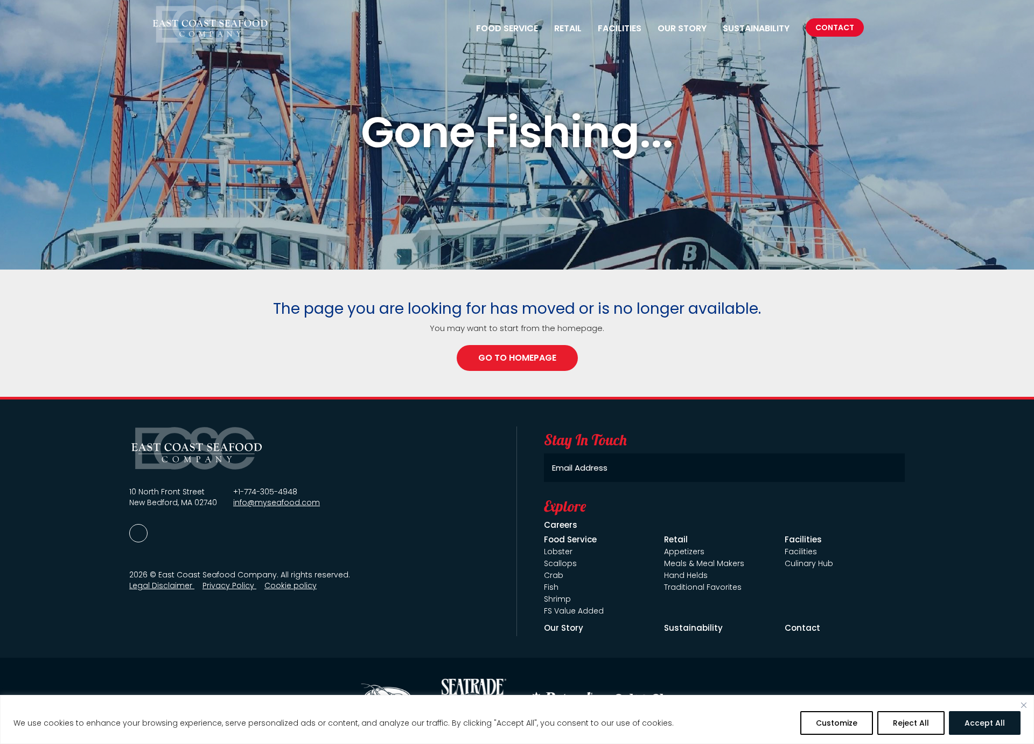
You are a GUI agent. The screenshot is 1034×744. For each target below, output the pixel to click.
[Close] (1023, 705)
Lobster (558, 551)
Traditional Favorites (703, 587)
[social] (138, 533)
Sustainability (756, 29)
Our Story (682, 29)
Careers (560, 525)
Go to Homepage (517, 358)
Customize (836, 723)
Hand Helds (686, 575)
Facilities (801, 551)
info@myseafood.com (276, 502)
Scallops (560, 563)
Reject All (911, 723)
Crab (553, 575)
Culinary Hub (809, 563)
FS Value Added (574, 610)
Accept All (985, 723)
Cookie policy (290, 585)
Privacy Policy (229, 585)
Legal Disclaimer (161, 585)
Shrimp (557, 599)
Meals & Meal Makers (704, 563)
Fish (551, 587)
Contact (834, 27)
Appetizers (684, 551)
